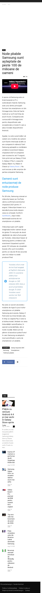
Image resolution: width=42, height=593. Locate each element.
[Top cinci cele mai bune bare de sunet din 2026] (4, 515)
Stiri (9, 4)
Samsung (6, 350)
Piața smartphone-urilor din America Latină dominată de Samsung (12, 537)
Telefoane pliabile (8, 353)
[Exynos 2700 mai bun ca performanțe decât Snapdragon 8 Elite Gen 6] (4, 452)
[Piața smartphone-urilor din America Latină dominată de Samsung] (4, 531)
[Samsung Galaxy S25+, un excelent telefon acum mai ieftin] (4, 469)
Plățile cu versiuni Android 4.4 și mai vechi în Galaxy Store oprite (8, 416)
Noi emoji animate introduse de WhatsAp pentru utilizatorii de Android (11, 559)
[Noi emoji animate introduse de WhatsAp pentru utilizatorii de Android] (4, 550)
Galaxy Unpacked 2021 (17, 347)
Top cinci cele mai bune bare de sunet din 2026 (11, 519)
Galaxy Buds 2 (15, 166)
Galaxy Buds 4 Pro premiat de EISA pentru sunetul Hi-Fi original (10, 498)
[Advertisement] (21, 27)
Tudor (4, 425)
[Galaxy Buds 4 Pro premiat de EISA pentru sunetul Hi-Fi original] (4, 490)
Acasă (4, 4)
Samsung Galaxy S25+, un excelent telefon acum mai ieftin (11, 475)
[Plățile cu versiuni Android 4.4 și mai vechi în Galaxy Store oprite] (8, 403)
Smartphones (15, 350)
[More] (17, 362)
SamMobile (6, 216)
